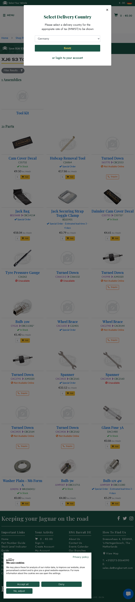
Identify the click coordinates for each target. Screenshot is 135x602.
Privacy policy (81, 557)
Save (67, 48)
